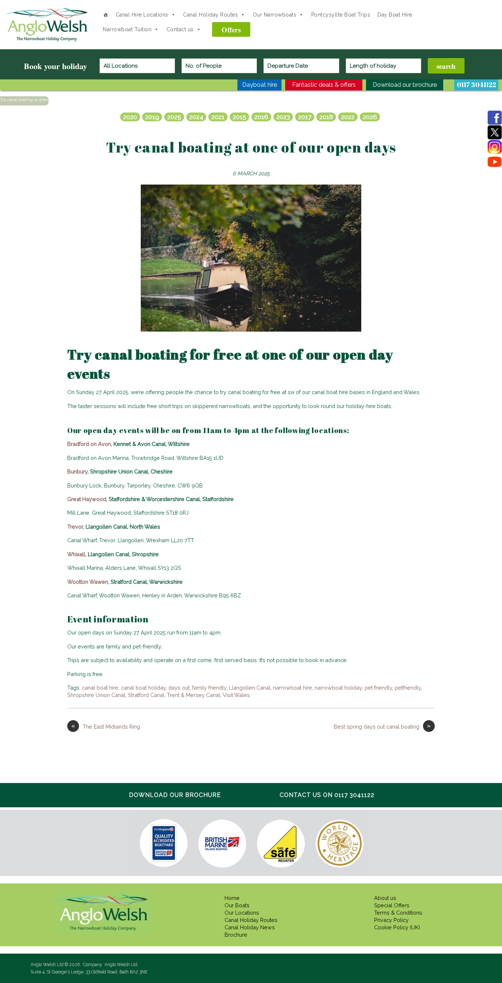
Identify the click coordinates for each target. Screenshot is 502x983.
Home (232, 898)
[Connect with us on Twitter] (494, 132)
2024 (196, 117)
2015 (239, 117)
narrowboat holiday (338, 687)
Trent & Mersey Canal (193, 695)
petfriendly (408, 687)
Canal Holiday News (250, 927)
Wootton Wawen (87, 582)
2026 (370, 117)
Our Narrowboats (275, 15)
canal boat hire (100, 687)
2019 (152, 117)
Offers (231, 30)
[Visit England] (163, 843)
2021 (218, 117)
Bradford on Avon (89, 444)
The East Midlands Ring (105, 726)
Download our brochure (175, 794)
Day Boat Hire (394, 15)
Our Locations (242, 912)
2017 (304, 117)
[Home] (105, 14)
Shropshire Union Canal (96, 695)
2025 (174, 117)
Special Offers (391, 905)
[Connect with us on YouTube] (494, 161)
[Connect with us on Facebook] (494, 117)
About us (385, 898)
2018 (326, 117)
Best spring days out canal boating (382, 726)
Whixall (76, 554)
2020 (130, 117)
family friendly (209, 687)
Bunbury (77, 471)
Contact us (180, 29)
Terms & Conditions (398, 912)
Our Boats (237, 905)
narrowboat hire (292, 687)
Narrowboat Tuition (127, 29)
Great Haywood (86, 499)
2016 (261, 117)
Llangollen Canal (249, 687)
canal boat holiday (143, 687)
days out (179, 687)
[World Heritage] (339, 843)
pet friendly (378, 687)
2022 (348, 117)
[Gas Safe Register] (281, 843)
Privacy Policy (391, 920)
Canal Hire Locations (142, 15)
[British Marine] (222, 843)
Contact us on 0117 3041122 (327, 794)
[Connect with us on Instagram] (494, 147)
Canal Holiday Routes (210, 15)
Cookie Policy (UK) (397, 927)
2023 (283, 117)
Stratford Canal (146, 695)
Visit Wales (236, 695)
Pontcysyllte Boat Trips (340, 15)
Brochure (236, 935)
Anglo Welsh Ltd (48, 41)
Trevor (75, 526)
